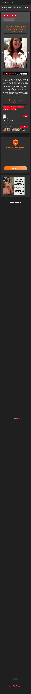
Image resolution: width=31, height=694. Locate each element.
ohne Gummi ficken (6, 109)
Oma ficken (13, 109)
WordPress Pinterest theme (15, 686)
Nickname (9, 154)
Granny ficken (6, 106)
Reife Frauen (13, 127)
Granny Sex (13, 106)
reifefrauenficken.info (10, 19)
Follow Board (24, 126)
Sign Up (26, 7)
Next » (15, 679)
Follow (25, 116)
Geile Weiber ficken (8, 2)
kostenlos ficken (21, 106)
